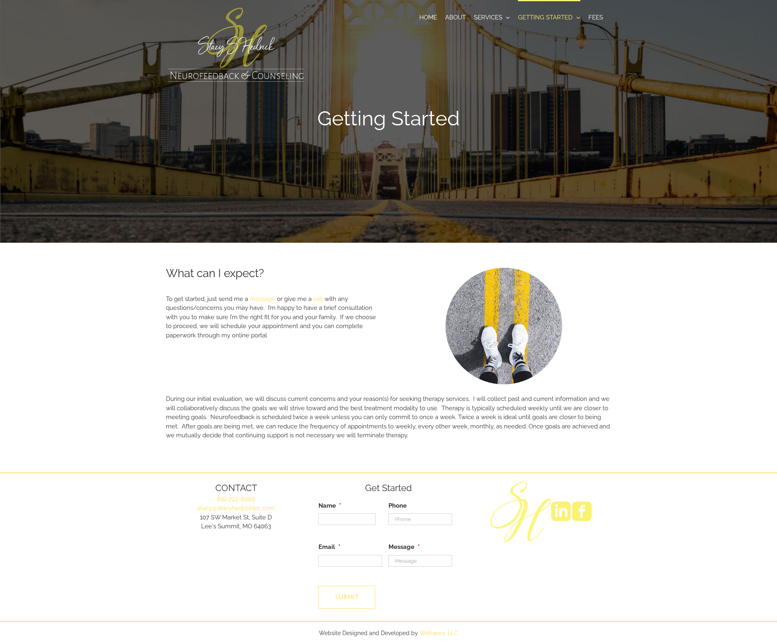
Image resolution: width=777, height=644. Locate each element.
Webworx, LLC (439, 633)
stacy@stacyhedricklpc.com (236, 508)
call (318, 299)
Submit (347, 597)
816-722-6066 (236, 499)
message (262, 299)
